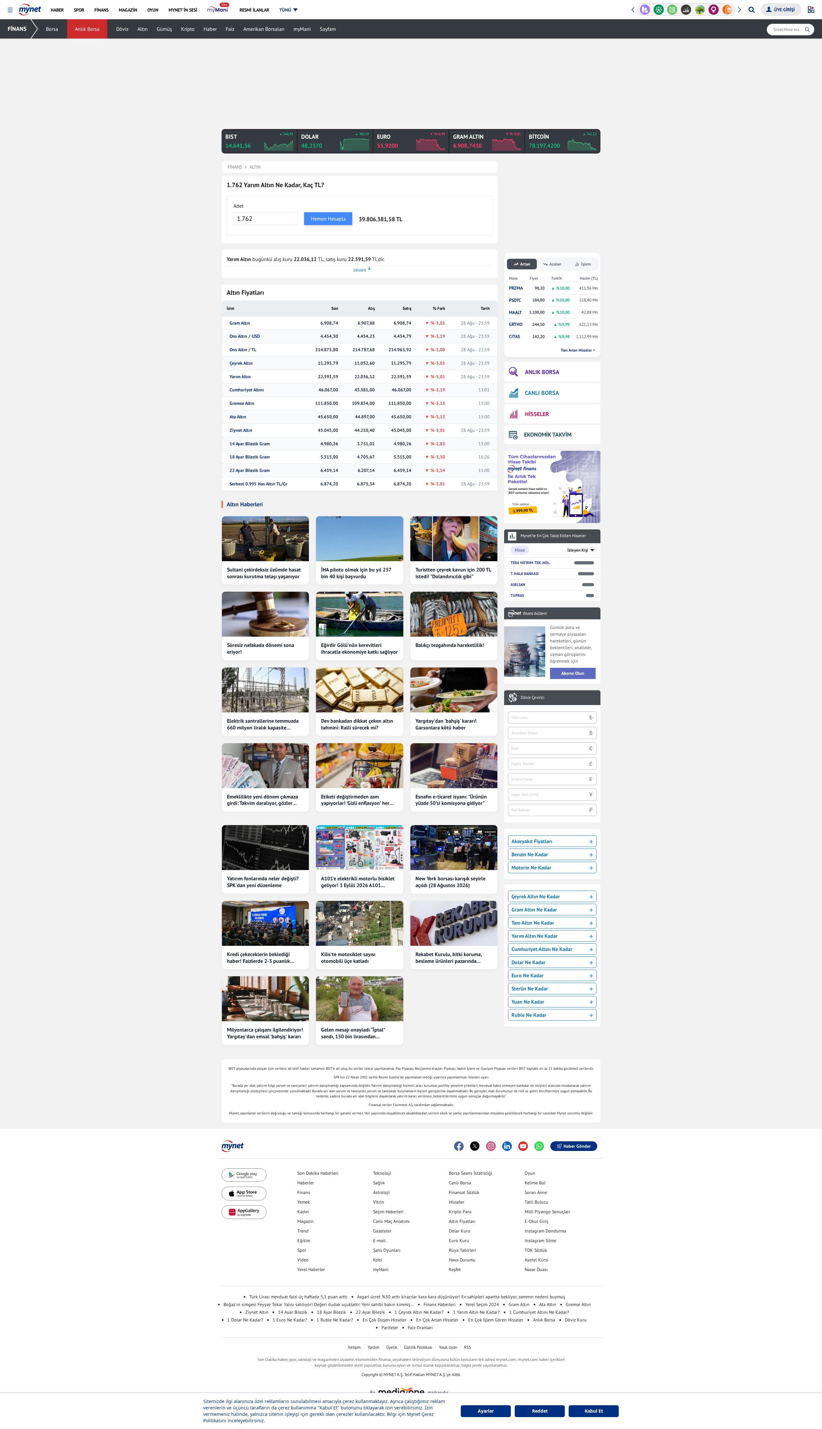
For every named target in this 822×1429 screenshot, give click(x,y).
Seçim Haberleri (388, 1212)
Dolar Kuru (459, 1231)
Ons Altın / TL (243, 350)
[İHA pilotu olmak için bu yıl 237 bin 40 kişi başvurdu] (359, 538)
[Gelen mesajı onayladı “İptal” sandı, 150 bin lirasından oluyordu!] (359, 998)
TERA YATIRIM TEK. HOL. (530, 562)
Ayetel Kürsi (536, 1260)
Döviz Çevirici (532, 697)
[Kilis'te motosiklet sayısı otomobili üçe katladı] (359, 923)
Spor (301, 1250)
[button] (10, 10)
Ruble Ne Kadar (529, 1015)
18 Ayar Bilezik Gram (250, 457)
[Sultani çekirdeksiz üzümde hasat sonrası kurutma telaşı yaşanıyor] (265, 538)
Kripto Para (460, 1212)
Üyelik (391, 1347)
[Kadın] (714, 9)
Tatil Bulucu (536, 1202)
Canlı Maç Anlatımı (391, 1221)
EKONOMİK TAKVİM (548, 434)
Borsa (52, 29)
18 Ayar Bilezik (331, 1312)
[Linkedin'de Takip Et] (507, 1146)
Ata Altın (238, 417)
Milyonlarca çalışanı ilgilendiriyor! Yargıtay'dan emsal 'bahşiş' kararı (265, 1033)
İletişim (354, 1347)
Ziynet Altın (241, 430)
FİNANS (17, 28)
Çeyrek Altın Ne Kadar (536, 896)
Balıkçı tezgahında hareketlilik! (449, 645)
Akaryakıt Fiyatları (532, 841)
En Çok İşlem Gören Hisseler (495, 1320)
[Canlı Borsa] (686, 9)
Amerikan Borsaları (263, 29)
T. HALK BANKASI (524, 573)
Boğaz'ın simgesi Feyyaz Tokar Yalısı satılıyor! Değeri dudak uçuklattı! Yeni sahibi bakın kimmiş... (318, 1304)
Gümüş (164, 29)
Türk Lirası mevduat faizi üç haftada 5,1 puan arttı (298, 1297)
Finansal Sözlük (464, 1192)
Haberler (305, 1183)
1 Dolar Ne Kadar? (245, 1320)
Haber (210, 29)
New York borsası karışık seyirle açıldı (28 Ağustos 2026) (450, 881)
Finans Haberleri (440, 1304)
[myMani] (218, 10)
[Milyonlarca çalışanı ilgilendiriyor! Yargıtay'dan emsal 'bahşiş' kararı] (265, 998)
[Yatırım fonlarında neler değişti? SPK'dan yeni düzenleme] (265, 847)
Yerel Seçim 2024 (482, 1304)
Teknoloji (382, 1173)
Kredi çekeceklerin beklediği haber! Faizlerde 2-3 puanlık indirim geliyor (258, 957)
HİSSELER (537, 414)
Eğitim (303, 1240)
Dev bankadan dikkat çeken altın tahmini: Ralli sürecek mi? (357, 724)
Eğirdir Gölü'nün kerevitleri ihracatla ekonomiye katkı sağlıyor (359, 648)
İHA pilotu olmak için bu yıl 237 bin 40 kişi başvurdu (356, 572)
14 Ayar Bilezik (292, 1312)
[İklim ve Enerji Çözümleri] (700, 9)
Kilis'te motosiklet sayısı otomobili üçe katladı (348, 957)
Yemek (303, 1202)
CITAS (514, 336)
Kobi (377, 1260)
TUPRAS (517, 595)
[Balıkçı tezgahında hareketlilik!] (453, 614)
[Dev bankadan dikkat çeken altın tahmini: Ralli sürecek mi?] (359, 689)
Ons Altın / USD (245, 336)
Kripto (188, 29)
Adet (238, 206)
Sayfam (328, 29)
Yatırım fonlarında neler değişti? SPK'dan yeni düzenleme (263, 881)
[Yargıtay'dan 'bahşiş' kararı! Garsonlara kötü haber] (453, 689)
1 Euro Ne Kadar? (290, 1320)
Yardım (374, 1347)
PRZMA (516, 288)
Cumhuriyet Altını (247, 390)
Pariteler (389, 1327)
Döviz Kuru (576, 1320)
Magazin (305, 1221)
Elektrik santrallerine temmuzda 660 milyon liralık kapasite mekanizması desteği (263, 724)
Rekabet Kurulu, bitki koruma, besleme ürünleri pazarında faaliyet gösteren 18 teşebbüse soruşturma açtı (450, 957)
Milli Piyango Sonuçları (547, 1212)
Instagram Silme (540, 1240)
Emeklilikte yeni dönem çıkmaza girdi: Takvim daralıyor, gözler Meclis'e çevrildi (262, 800)
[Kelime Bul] (672, 9)
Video (303, 1260)
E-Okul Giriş (536, 1221)
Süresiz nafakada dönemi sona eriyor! (260, 648)
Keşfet (455, 1269)
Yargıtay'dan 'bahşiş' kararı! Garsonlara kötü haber (446, 724)
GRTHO (515, 324)
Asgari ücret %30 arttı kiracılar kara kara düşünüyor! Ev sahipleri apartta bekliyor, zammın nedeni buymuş (461, 1297)
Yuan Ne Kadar (528, 1001)
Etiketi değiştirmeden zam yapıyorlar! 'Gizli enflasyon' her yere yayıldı (355, 800)
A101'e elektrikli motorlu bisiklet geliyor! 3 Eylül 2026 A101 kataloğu (358, 882)
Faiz (230, 29)
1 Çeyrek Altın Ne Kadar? (419, 1312)
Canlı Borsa (460, 1183)
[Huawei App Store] (244, 1212)
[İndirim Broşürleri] (645, 9)
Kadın (303, 1212)
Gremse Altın (242, 403)
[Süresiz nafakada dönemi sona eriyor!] (265, 614)
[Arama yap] (751, 10)
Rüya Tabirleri (462, 1250)
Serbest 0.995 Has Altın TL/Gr (258, 484)
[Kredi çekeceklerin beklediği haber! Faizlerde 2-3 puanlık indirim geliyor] (265, 923)
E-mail (379, 1240)
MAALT (515, 312)
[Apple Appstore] (244, 1193)
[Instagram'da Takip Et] (491, 1146)
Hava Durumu (462, 1260)
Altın (142, 29)
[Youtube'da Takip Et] (523, 1146)
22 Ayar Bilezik (370, 1312)
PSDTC (515, 300)
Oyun (530, 1173)
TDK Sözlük (536, 1250)
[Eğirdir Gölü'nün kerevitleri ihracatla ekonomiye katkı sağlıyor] (359, 614)
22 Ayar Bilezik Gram (250, 470)
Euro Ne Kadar (528, 975)
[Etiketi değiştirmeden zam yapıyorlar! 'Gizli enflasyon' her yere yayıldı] (359, 765)
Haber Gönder (577, 1146)
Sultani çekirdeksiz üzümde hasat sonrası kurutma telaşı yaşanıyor (264, 572)
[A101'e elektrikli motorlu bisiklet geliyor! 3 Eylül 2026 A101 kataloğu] (359, 847)
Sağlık (379, 1183)
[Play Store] (244, 1175)
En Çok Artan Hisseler (437, 1320)
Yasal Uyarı (448, 1347)
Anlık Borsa (87, 29)
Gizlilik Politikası (418, 1347)
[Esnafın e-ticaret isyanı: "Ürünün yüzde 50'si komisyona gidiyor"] (453, 765)
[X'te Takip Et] (475, 1146)
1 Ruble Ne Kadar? (335, 1320)
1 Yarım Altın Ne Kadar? (476, 1312)
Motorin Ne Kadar (531, 867)
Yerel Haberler (311, 1269)
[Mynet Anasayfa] (30, 7)
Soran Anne (536, 1192)
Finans (303, 1192)
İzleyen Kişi (577, 550)
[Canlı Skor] (659, 9)
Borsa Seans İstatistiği (470, 1173)
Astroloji (381, 1192)
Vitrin (378, 1202)
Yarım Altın (240, 376)
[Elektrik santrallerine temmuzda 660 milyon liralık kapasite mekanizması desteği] (265, 689)
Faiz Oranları (420, 1327)
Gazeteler (382, 1231)
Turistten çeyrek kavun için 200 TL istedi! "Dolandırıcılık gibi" (453, 572)
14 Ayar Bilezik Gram (250, 444)
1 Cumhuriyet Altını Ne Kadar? (539, 1312)
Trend (303, 1231)
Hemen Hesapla (328, 218)
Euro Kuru (459, 1240)
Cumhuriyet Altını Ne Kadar (542, 949)
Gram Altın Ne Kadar (534, 909)
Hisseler (456, 1202)
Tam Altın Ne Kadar (533, 922)
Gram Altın (240, 323)
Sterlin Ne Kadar (530, 988)
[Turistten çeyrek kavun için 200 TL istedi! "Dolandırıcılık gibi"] (453, 538)
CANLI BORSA (542, 392)
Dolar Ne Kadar (529, 962)
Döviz (122, 29)
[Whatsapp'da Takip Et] (539, 1146)
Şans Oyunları (386, 1250)
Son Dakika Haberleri (317, 1173)
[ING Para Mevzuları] (727, 9)
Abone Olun (572, 673)
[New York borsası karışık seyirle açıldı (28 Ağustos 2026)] (453, 847)
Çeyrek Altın (241, 363)
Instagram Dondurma (545, 1231)
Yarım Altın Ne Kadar (535, 936)
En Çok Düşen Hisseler (385, 1320)
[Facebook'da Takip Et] (459, 1146)
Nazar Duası (536, 1269)
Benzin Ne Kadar (530, 854)
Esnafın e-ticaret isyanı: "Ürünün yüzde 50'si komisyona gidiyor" (451, 799)
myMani (302, 29)
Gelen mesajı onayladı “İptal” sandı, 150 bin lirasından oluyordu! (353, 1033)
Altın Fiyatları (462, 1221)
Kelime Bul (535, 1183)
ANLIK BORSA (542, 372)
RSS (467, 1347)
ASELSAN (518, 584)
